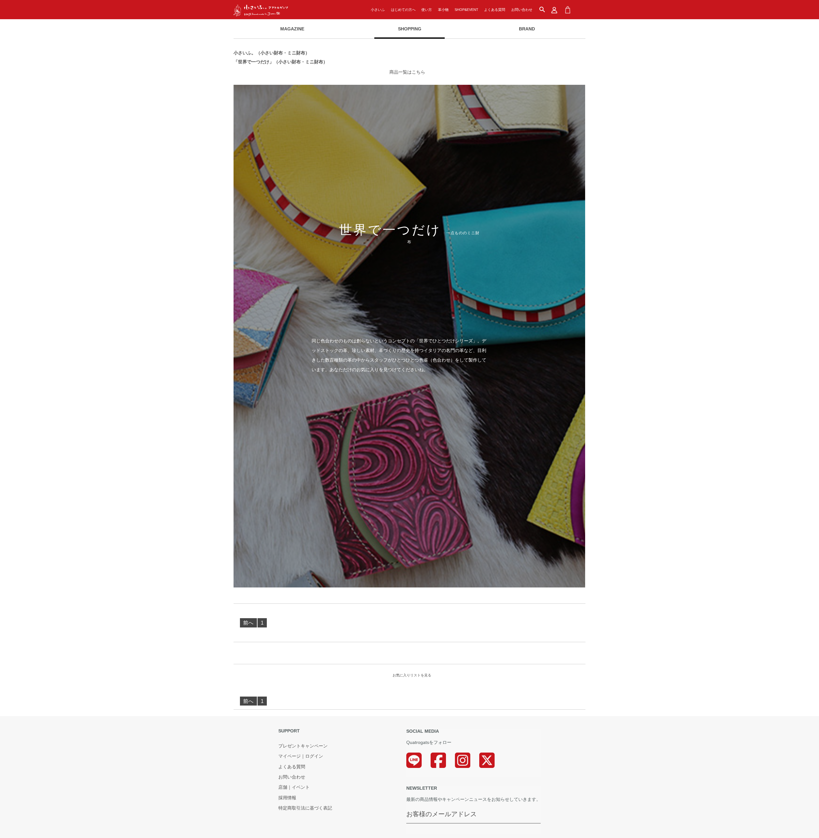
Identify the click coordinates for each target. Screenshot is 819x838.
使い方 (426, 10)
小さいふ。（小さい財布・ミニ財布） (272, 52)
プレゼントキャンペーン (303, 746)
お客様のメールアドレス (441, 814)
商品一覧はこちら (407, 72)
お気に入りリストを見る (412, 675)
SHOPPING (409, 28)
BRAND (527, 28)
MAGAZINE (292, 28)
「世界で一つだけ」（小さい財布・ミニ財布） (281, 61)
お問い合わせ (521, 10)
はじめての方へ (403, 10)
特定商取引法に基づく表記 (305, 808)
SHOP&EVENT (466, 10)
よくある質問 (494, 10)
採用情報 (287, 798)
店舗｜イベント (294, 787)
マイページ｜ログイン (300, 756)
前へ (248, 623)
